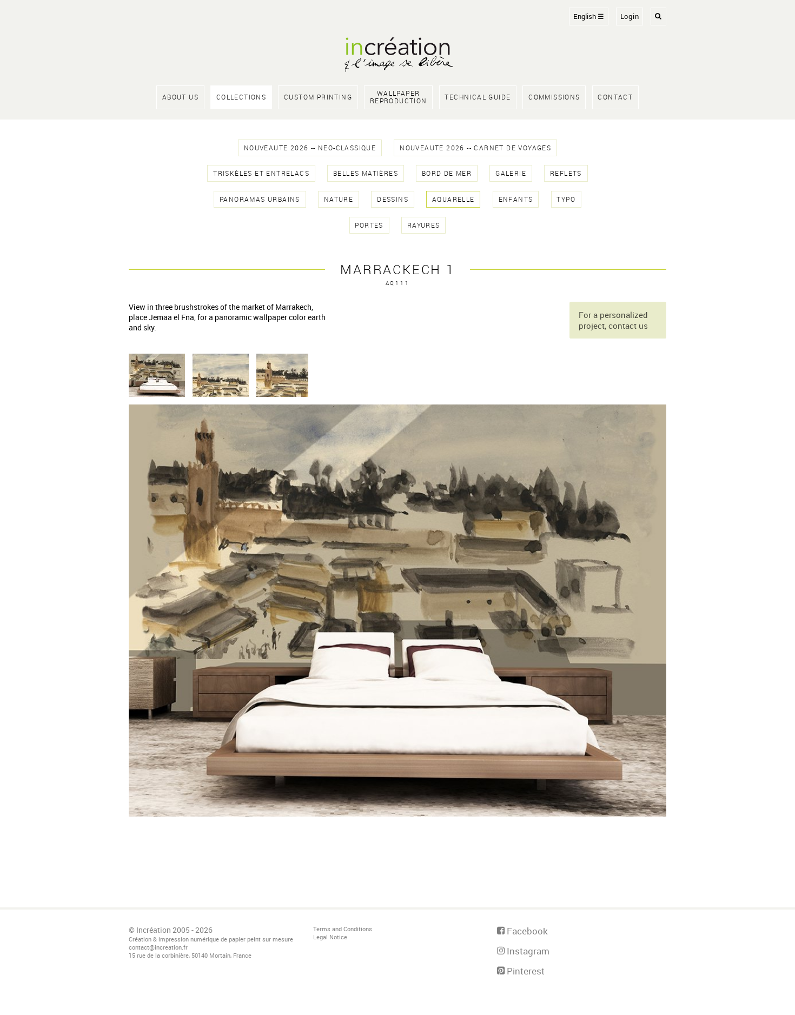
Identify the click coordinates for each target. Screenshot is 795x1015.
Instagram (527, 951)
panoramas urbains (260, 199)
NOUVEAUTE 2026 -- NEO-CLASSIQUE (310, 148)
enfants (516, 199)
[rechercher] (658, 16)
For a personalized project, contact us (613, 320)
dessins (392, 199)
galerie (510, 173)
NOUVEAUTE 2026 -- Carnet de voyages (475, 148)
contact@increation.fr (158, 947)
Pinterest (525, 971)
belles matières (365, 173)
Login (629, 16)
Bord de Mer (447, 173)
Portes (369, 225)
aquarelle (453, 199)
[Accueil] (397, 56)
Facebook (526, 931)
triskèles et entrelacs (261, 173)
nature (338, 199)
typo (565, 199)
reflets (566, 173)
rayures (423, 225)
